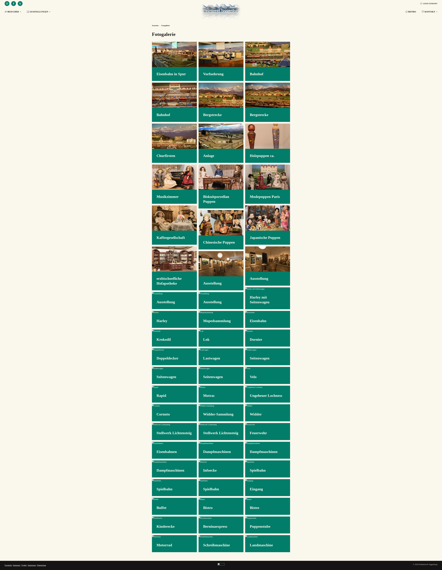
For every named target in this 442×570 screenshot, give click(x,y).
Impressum (32, 565)
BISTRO (412, 12)
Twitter (24, 565)
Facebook (8, 565)
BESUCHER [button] (13, 12)
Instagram (16, 565)
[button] (174, 54)
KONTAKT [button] (430, 12)
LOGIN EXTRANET (430, 3)
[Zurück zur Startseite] (221, 11)
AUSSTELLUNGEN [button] (39, 12)
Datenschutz (41, 565)
